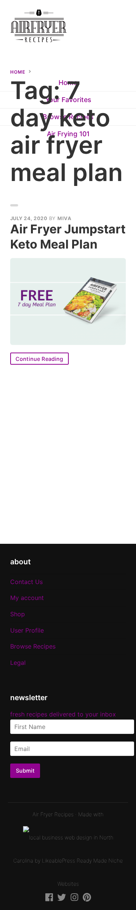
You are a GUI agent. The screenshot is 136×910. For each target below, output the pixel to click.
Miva (64, 218)
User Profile (27, 630)
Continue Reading (39, 359)
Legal (18, 662)
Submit (25, 770)
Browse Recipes (33, 646)
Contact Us (26, 582)
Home (17, 72)
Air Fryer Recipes (53, 814)
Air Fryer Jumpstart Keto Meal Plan (67, 237)
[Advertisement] (68, 454)
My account (27, 597)
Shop (17, 614)
